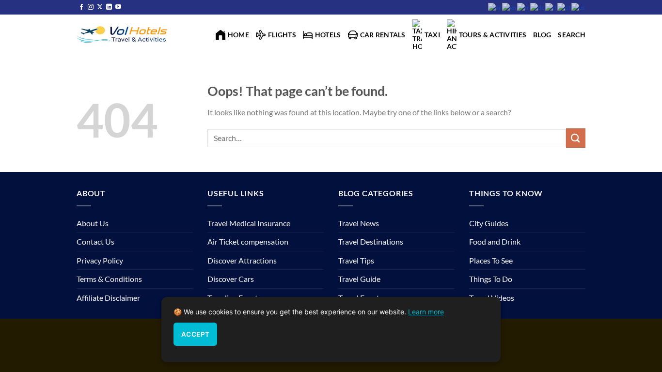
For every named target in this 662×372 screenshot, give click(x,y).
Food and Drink (494, 241)
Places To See (491, 260)
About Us (93, 223)
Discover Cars (230, 278)
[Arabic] (495, 7)
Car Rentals (383, 35)
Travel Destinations (370, 241)
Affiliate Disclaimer (108, 297)
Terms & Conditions (109, 278)
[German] (537, 7)
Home (238, 35)
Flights (282, 35)
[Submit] (575, 137)
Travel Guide (359, 278)
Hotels (328, 35)
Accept (195, 334)
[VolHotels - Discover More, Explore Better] (123, 34)
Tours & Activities (492, 35)
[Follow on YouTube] (118, 7)
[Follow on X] (100, 7)
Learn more (426, 312)
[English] (509, 7)
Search (571, 35)
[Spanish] (578, 7)
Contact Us (95, 241)
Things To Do (490, 278)
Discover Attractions (242, 260)
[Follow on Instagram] (91, 7)
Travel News (358, 223)
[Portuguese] (564, 7)
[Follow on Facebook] (81, 7)
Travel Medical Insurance (248, 223)
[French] (523, 7)
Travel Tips (356, 260)
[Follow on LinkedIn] (109, 7)
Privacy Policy (100, 260)
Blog (542, 35)
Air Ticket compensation (247, 241)
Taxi (432, 35)
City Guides (488, 223)
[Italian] (551, 7)
